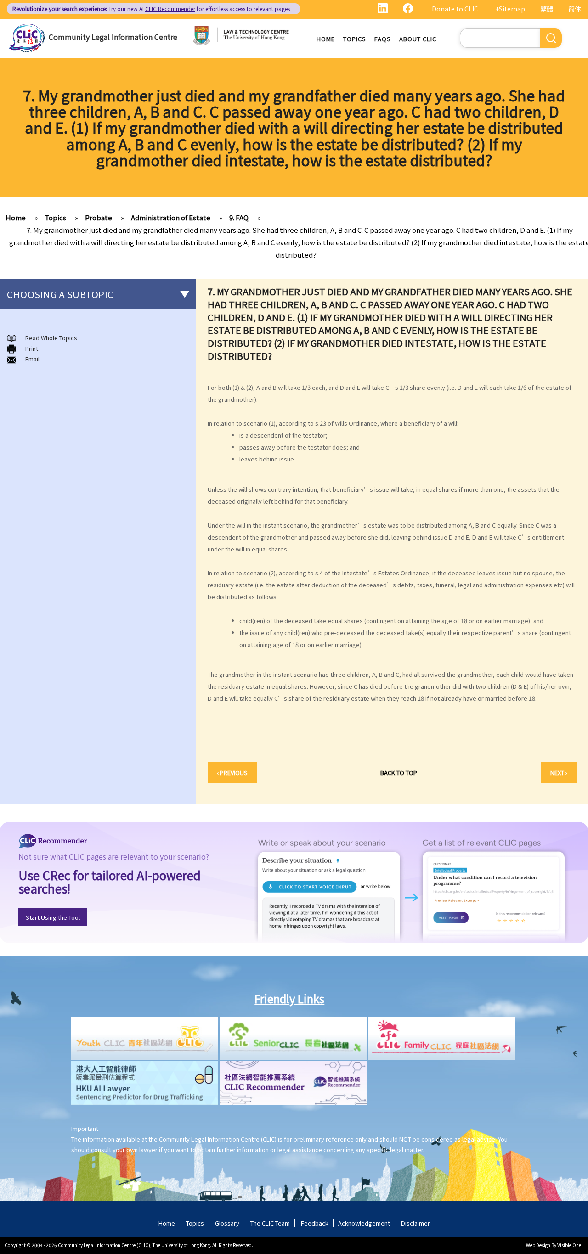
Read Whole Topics (51, 337)
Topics (354, 38)
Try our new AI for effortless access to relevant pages (151, 8)
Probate (98, 217)
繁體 (546, 8)
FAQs (382, 38)
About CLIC (417, 38)
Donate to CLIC (455, 8)
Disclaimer (415, 1223)
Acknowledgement (364, 1223)
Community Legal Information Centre (113, 36)
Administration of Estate (170, 217)
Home (326, 38)
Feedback (314, 1223)
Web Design (538, 1245)
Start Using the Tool (53, 917)
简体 (574, 8)
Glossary (227, 1223)
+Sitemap (510, 8)
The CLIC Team (270, 1223)
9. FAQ (239, 217)
